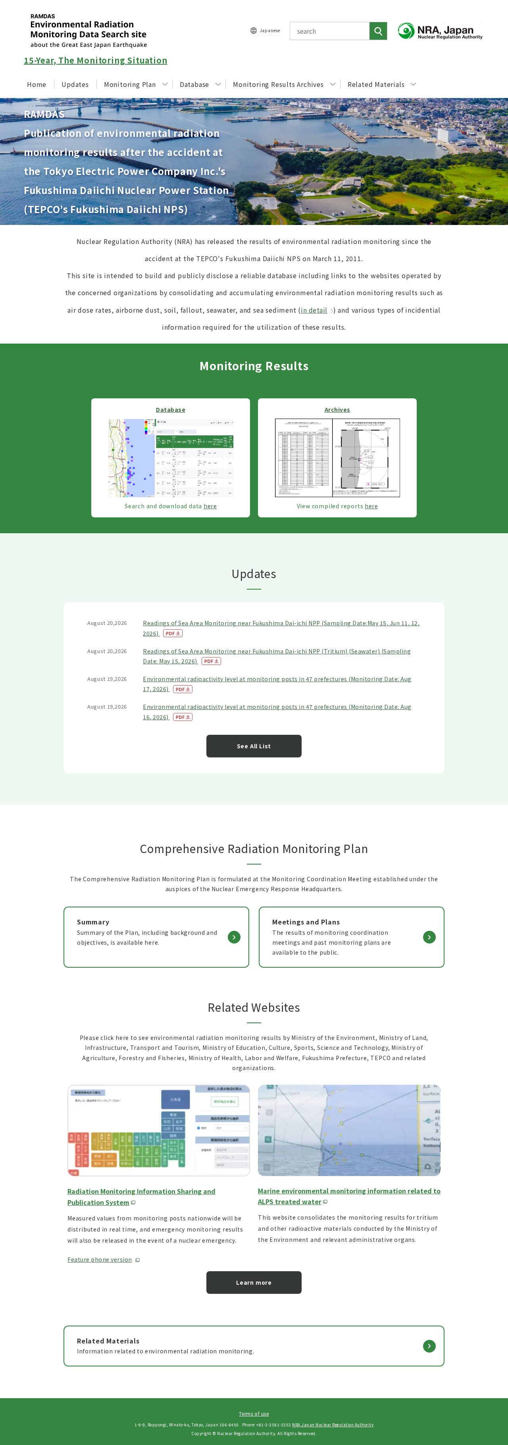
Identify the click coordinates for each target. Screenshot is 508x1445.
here (210, 506)
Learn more (254, 1282)
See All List (254, 746)
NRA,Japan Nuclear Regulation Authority (332, 1425)
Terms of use (254, 1413)
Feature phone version (99, 1259)
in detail (314, 310)
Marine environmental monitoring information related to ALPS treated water (349, 1196)
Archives (337, 409)
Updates (75, 84)
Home (36, 84)
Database (194, 84)
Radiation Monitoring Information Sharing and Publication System (141, 1196)
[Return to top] (481, 1366)
